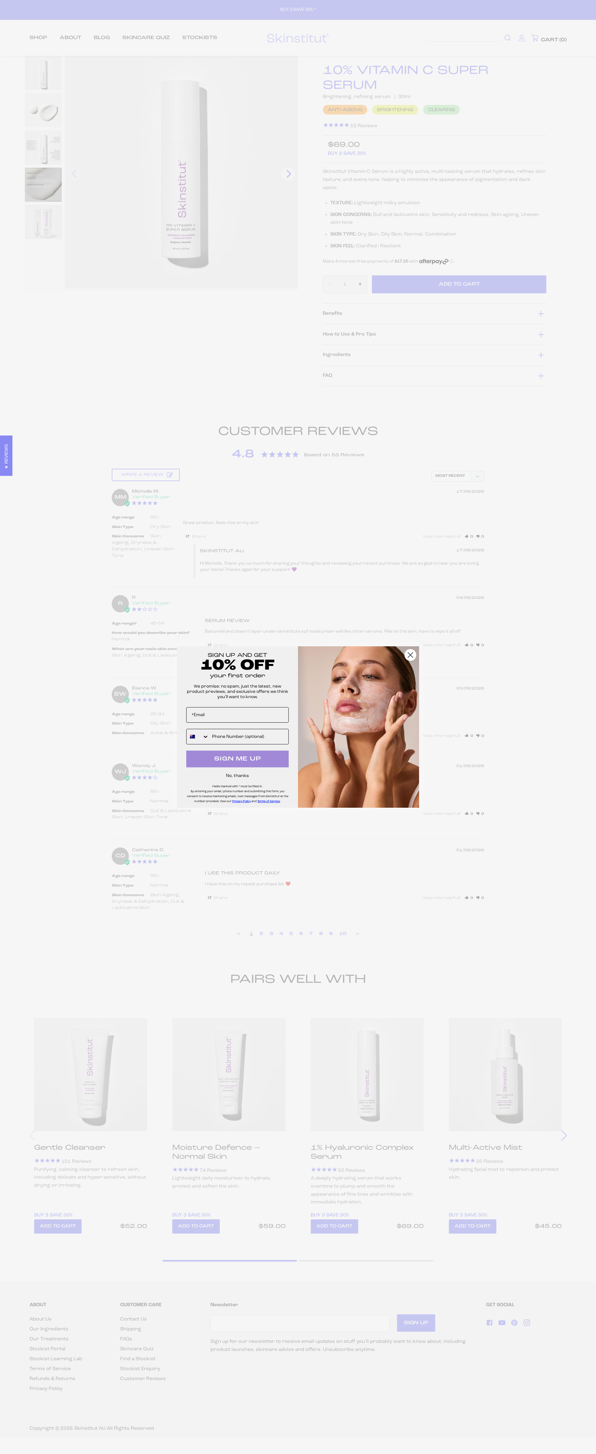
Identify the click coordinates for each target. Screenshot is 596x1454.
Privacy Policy (241, 801)
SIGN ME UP (237, 759)
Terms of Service (268, 801)
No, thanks (237, 776)
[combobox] (198, 736)
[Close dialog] (410, 655)
